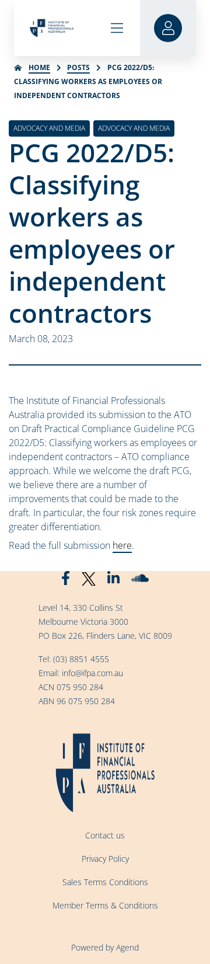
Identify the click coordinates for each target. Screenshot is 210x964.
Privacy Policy (105, 858)
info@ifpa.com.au (92, 672)
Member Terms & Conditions (105, 905)
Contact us (105, 835)
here (122, 545)
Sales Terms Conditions (105, 882)
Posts (78, 67)
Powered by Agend (105, 947)
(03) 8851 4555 (81, 658)
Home (39, 67)
